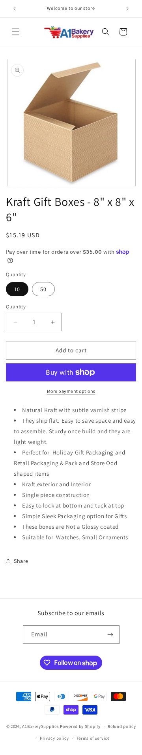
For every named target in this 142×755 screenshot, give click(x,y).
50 (43, 289)
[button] (15, 31)
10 (17, 289)
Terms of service (93, 738)
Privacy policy (54, 738)
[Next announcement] (127, 8)
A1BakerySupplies (40, 726)
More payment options (71, 391)
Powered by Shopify (80, 726)
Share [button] (21, 560)
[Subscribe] (110, 634)
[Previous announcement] (14, 8)
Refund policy (122, 726)
